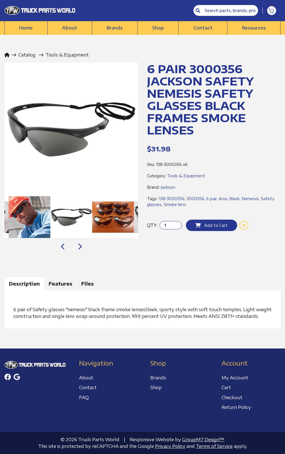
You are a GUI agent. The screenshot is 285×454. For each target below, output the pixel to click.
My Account (235, 378)
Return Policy (236, 407)
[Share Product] (243, 225)
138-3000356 (172, 198)
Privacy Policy (170, 446)
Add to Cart (214, 225)
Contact (203, 28)
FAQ (84, 397)
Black (234, 198)
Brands (115, 28)
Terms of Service (214, 446)
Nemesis (250, 198)
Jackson (168, 187)
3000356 (195, 198)
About (69, 28)
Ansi (223, 198)
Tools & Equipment (67, 55)
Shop (158, 28)
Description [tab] (24, 284)
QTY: (152, 225)
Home (26, 28)
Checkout (232, 397)
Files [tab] (87, 284)
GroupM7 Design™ (203, 439)
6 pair (211, 198)
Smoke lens (175, 204)
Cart (226, 387)
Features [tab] (60, 284)
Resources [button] (254, 28)
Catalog (27, 55)
